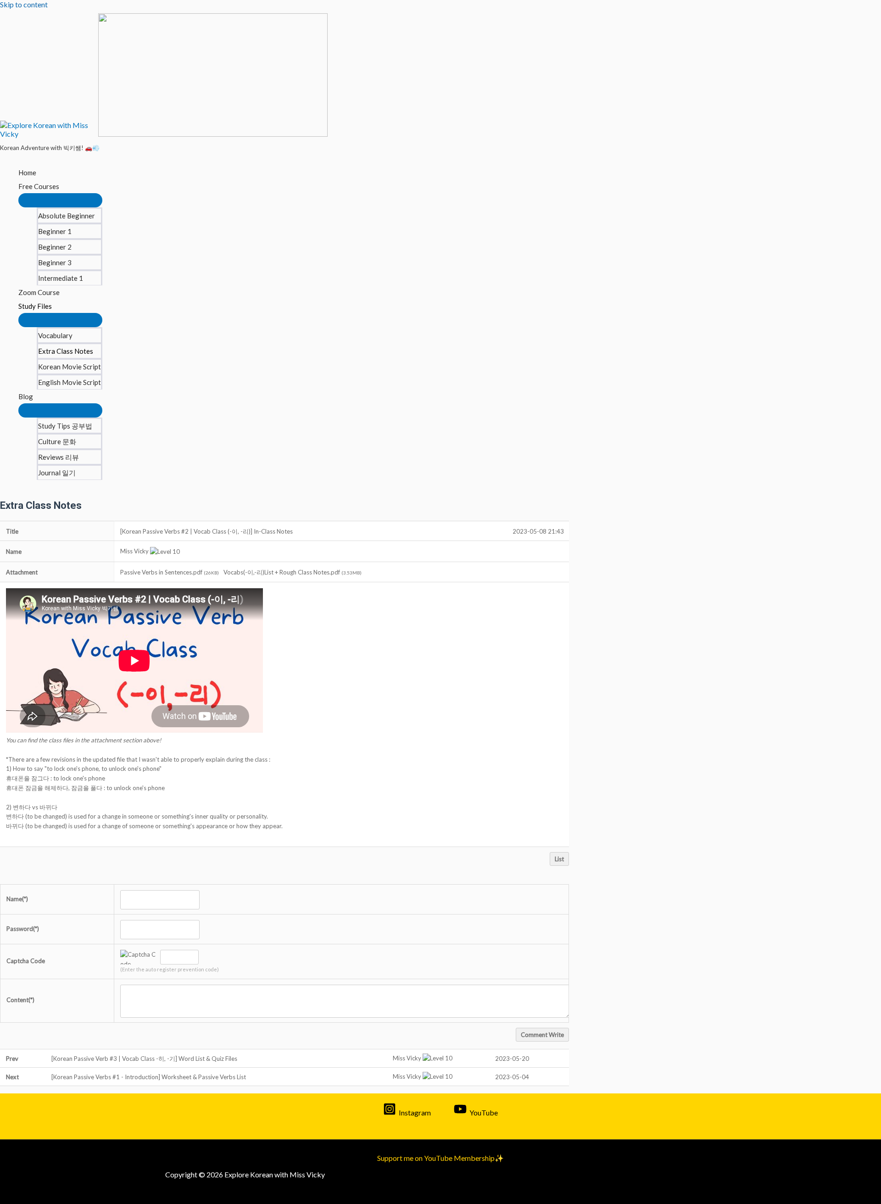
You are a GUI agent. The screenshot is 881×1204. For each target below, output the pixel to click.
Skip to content (24, 4)
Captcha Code (25, 960)
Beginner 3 (55, 262)
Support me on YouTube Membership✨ (440, 1158)
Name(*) (17, 899)
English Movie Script (69, 382)
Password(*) (22, 928)
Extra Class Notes (65, 351)
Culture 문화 (57, 441)
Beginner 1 (55, 231)
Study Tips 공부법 (65, 426)
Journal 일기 (57, 472)
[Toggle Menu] (60, 200)
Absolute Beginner (66, 216)
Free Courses (38, 186)
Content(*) (20, 999)
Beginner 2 (55, 247)
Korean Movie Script (69, 366)
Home (27, 172)
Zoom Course (39, 292)
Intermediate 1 (60, 278)
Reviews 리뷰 (58, 457)
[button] (134, 551)
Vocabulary (55, 335)
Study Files (35, 306)
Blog (25, 396)
